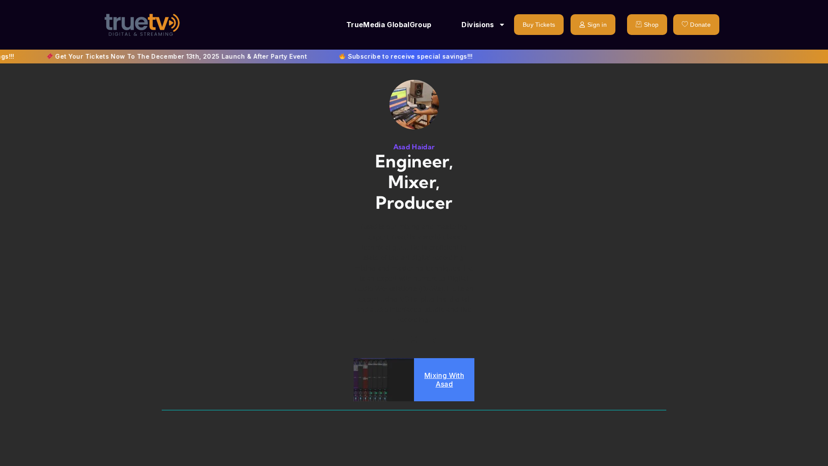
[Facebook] (394, 339)
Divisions (477, 24)
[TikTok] (433, 339)
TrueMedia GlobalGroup (389, 24)
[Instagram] (414, 339)
